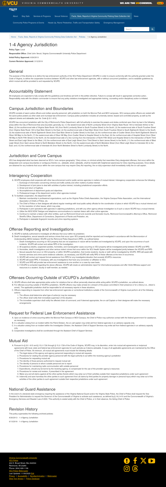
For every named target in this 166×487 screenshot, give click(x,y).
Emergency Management (114, 22)
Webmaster (52, 476)
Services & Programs (42, 16)
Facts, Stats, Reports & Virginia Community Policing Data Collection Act (101, 16)
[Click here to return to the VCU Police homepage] (13, 9)
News (136, 16)
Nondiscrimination (37, 476)
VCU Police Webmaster (18, 470)
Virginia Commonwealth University (53, 3)
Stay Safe (26, 16)
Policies (82, 36)
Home (13, 36)
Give (159, 3)
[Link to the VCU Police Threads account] (135, 468)
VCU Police (13, 460)
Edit (32, 473)
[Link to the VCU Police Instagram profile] (127, 468)
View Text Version (16, 478)
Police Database (33, 478)
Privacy (12, 476)
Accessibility (22, 476)
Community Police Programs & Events (28, 22)
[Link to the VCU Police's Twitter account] (143, 460)
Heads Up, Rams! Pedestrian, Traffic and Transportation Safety (74, 22)
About (15, 16)
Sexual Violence (61, 16)
